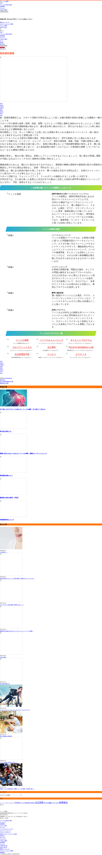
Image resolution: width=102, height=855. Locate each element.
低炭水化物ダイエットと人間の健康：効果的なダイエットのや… (17, 578)
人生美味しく (3, 552)
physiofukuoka (8, 378)
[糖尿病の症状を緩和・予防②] (13, 494)
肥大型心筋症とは (5, 431)
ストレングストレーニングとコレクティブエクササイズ (15, 710)
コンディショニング (9, 802)
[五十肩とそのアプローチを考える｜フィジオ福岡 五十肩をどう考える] (13, 406)
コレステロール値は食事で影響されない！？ (12, 604)
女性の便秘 (3, 657)
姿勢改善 (17, 803)
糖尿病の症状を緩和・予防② (9, 497)
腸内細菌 (57, 802)
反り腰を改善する (5, 683)
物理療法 (32, 802)
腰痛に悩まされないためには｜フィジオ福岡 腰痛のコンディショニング (23, 453)
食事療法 (63, 802)
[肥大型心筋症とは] (13, 428)
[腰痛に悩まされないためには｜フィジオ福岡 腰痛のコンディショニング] (13, 450)
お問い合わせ (4, 11)
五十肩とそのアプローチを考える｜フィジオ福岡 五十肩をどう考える (22, 409)
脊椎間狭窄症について (7, 519)
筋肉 (50, 803)
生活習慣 (39, 802)
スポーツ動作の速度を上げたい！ (9, 762)
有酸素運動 (27, 802)
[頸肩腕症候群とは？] (13, 472)
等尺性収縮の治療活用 (6, 736)
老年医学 (53, 802)
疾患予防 (2, 47)
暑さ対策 (22, 802)
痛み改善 (46, 802)
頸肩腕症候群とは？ (6, 475)
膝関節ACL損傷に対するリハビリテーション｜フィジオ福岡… (16, 631)
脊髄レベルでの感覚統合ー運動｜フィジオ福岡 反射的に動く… (17, 788)
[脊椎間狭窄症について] (13, 516)
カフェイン (2, 802)
